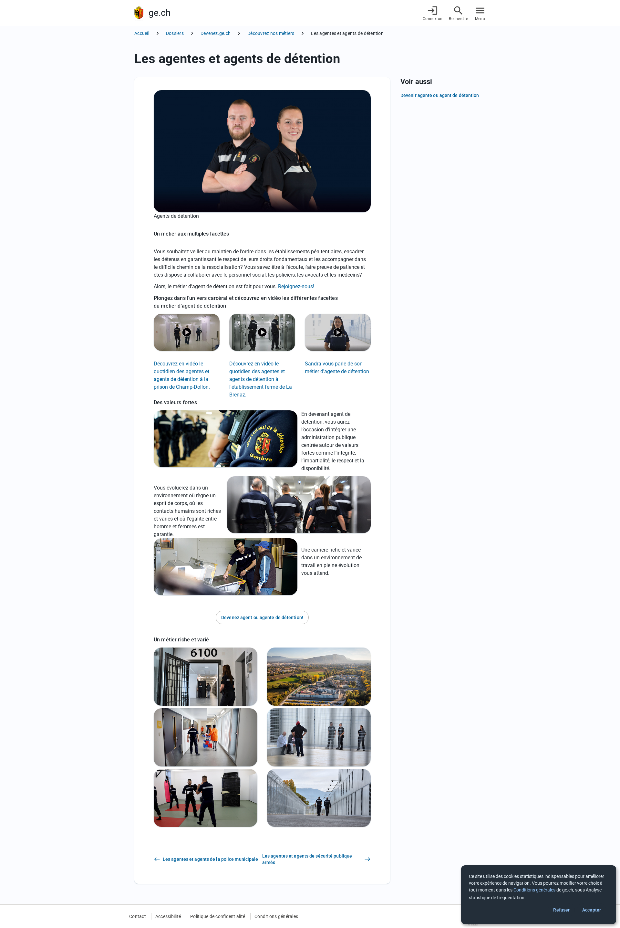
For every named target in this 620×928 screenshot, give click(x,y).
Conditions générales (276, 916)
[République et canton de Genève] (138, 13)
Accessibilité (168, 916)
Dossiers (175, 33)
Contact (137, 916)
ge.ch (159, 12)
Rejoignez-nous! (296, 286)
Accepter (591, 909)
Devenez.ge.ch (216, 33)
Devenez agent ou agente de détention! (262, 617)
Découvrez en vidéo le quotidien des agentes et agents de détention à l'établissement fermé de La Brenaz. (260, 379)
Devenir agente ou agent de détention (439, 95)
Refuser (561, 909)
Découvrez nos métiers (270, 33)
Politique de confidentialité (217, 916)
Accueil (141, 33)
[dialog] (538, 894)
